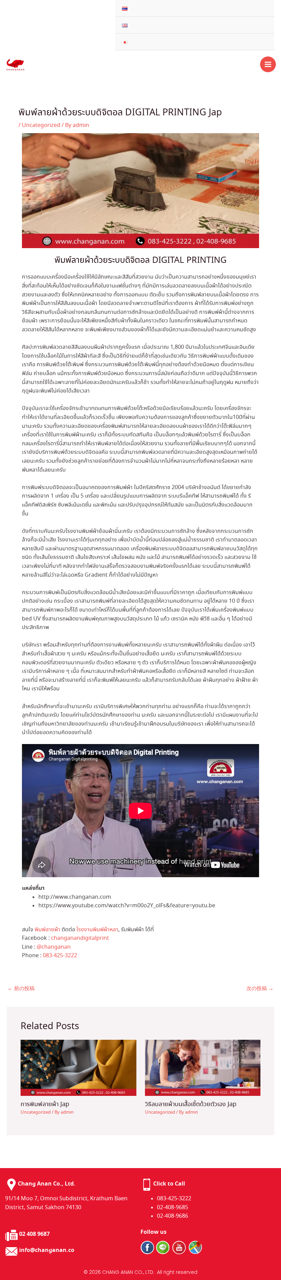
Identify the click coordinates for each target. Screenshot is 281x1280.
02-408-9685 (172, 1208)
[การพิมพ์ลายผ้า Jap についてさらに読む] (78, 1067)
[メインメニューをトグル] (268, 64)
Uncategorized (41, 125)
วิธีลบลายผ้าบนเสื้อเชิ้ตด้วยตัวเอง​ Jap (190, 1104)
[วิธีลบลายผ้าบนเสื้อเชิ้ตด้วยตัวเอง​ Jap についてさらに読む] (203, 1067)
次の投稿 (259, 989)
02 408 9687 (34, 1234)
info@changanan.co (46, 1250)
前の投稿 (21, 989)
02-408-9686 (172, 1216)
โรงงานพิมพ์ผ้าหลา (97, 930)
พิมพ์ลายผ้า (47, 930)
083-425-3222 (60, 956)
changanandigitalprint (80, 938)
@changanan (54, 947)
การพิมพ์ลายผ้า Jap (45, 1104)
